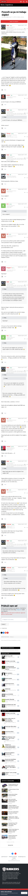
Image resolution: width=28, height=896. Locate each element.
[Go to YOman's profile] (2, 134)
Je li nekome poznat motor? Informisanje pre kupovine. (10, 668)
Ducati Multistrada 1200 (10, 704)
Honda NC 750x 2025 (9, 699)
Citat (5, 89)
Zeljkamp (7, 732)
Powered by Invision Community (14, 860)
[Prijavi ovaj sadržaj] (24, 28)
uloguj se (18, 609)
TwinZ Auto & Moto (9, 731)
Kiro (8, 204)
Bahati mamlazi (8, 678)
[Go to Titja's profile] (2, 175)
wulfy (6, 706)
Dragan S (9, 267)
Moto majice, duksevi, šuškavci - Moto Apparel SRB (10, 767)
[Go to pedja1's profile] (2, 96)
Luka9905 (5, 722)
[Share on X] (1, 633)
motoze (6, 700)
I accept (25, 893)
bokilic (6, 775)
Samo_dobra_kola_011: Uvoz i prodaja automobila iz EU (10, 720)
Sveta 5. (6, 684)
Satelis (6, 679)
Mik (8, 189)
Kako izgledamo (8, 673)
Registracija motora (9, 683)
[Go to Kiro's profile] (2, 204)
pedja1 (8, 95)
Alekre (6, 657)
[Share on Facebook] (3, 633)
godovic (6, 690)
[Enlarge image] (10, 85)
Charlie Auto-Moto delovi (10, 726)
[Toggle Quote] (3, 117)
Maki (7, 17)
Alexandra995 (7, 727)
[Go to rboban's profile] (2, 447)
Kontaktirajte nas (22, 856)
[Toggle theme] (18, 781)
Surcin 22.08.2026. (9, 694)
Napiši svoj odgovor (14, 21)
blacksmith (7, 761)
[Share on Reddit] (6, 633)
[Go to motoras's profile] (2, 525)
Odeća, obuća (20, 17)
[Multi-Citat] (2, 90)
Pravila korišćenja (4, 894)
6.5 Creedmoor (8, 695)
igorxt (5, 740)
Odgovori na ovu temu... (8, 619)
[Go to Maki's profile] (2, 26)
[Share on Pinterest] (8, 633)
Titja (8, 174)
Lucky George (6, 769)
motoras (9, 524)
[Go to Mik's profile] (2, 190)
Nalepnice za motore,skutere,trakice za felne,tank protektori (10, 746)
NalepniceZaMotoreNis (8, 748)
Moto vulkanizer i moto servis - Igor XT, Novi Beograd (10, 738)
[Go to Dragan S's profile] (2, 268)
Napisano (22, 25)
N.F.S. (5, 670)
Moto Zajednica (7, 5)
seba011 (6, 662)
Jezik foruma (4, 856)
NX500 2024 (7, 688)
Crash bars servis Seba (10, 661)
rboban (8, 446)
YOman (9, 133)
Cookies (14, 858)
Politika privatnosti (13, 856)
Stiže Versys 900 (8, 655)
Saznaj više (10, 845)
